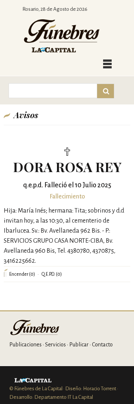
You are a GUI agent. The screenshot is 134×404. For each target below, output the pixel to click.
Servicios (55, 345)
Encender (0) (22, 274)
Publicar (79, 345)
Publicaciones (25, 345)
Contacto (102, 345)
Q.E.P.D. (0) (51, 274)
